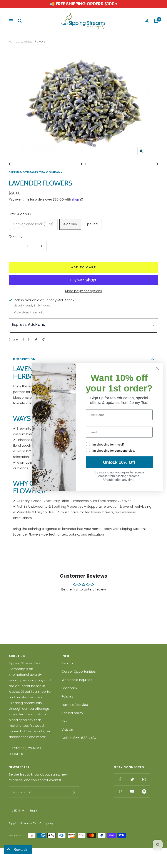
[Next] (156, 163)
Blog (65, 721)
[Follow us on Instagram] (144, 779)
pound (92, 224)
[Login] (147, 21)
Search (67, 663)
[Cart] (156, 21)
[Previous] (10, 163)
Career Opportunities (79, 671)
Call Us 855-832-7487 (79, 737)
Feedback (69, 688)
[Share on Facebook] (23, 339)
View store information (30, 312)
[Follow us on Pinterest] (120, 791)
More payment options (83, 291)
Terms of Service (75, 704)
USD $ (16, 810)
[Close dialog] (157, 368)
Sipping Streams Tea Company (36, 172)
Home (13, 41)
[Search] (20, 21)
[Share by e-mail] (43, 339)
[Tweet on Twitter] (36, 339)
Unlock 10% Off (119, 462)
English (34, 810)
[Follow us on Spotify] (144, 791)
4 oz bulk (70, 224)
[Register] (73, 792)
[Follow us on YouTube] (132, 791)
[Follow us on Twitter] (132, 779)
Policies (67, 696)
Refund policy (72, 713)
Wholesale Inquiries (77, 679)
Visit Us (67, 729)
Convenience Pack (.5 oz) (33, 224)
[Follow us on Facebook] (120, 779)
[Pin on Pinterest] (29, 339)
